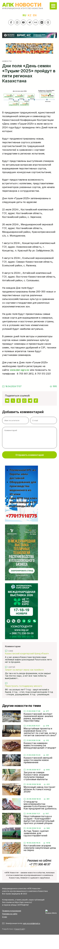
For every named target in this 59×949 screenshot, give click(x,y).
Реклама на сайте (9, 914)
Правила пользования (11, 911)
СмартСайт (19, 929)
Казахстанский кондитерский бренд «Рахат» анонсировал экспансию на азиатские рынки (27, 653)
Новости (6, 61)
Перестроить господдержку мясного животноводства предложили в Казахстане (26, 686)
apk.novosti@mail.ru (31, 923)
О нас (4, 917)
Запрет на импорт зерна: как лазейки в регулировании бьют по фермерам (24, 669)
